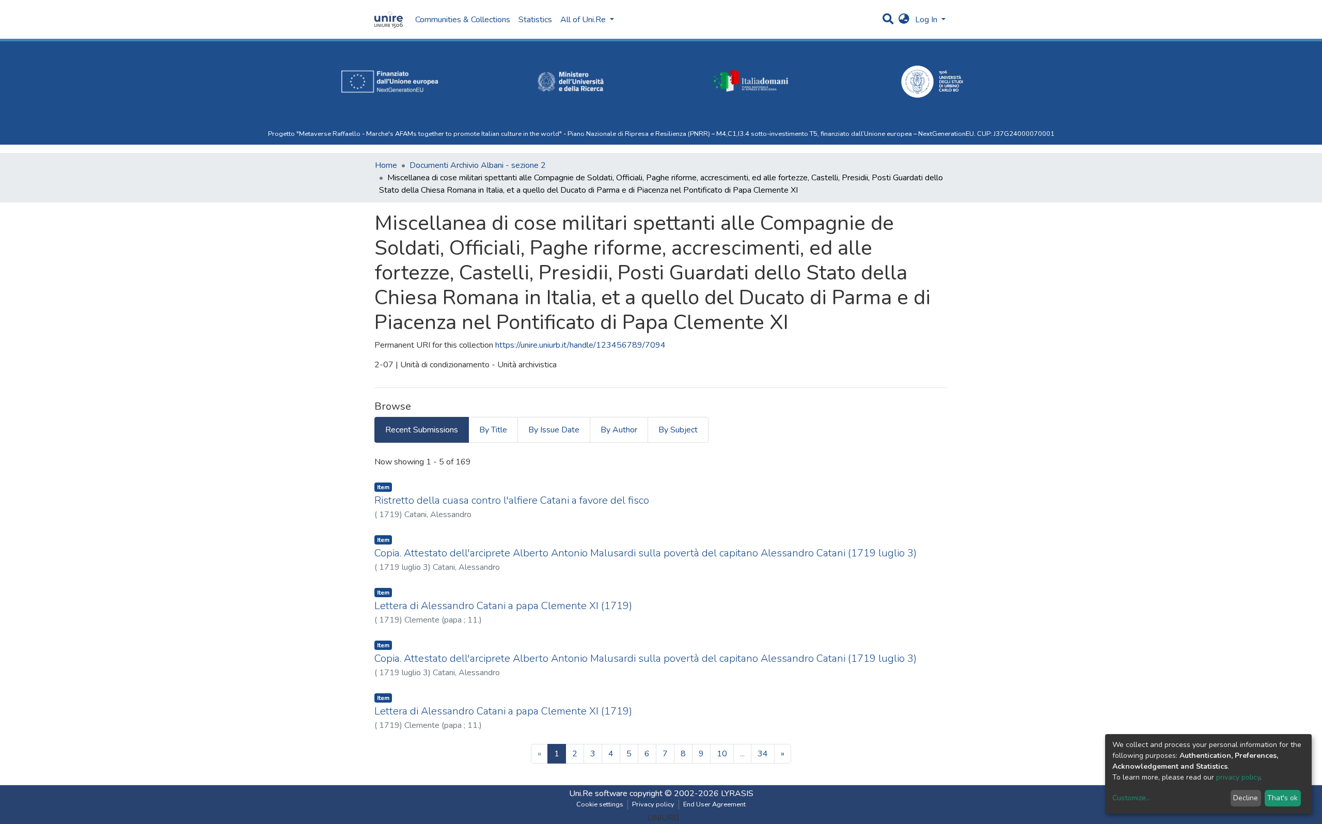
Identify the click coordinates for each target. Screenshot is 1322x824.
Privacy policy (653, 804)
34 (763, 753)
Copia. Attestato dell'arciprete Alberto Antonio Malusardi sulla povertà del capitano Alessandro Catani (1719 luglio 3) (645, 553)
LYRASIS (737, 793)
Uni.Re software (598, 793)
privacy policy (1238, 777)
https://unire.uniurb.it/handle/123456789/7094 (580, 345)
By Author (619, 430)
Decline (1245, 798)
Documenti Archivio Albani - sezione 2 (478, 165)
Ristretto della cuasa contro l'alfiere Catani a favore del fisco (511, 500)
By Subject (678, 430)
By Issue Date (553, 430)
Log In (927, 19)
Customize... (1131, 798)
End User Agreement (714, 804)
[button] (904, 19)
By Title (493, 430)
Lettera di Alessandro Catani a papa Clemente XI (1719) (503, 606)
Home (386, 165)
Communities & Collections (462, 19)
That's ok (1282, 798)
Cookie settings (599, 804)
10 (722, 753)
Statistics (535, 19)
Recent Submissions (421, 430)
